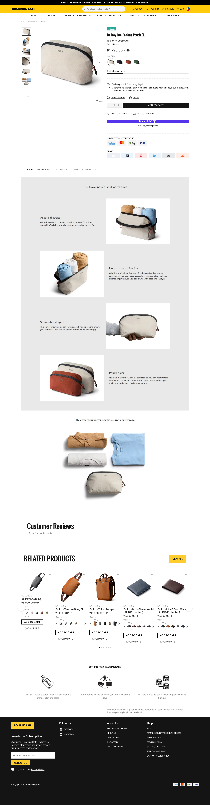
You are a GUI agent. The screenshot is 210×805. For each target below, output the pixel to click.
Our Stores (112, 742)
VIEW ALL (178, 558)
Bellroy (116, 44)
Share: (110, 151)
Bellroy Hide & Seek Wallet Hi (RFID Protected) (172, 611)
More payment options (148, 125)
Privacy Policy (38, 769)
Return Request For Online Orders (164, 733)
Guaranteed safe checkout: (120, 138)
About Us (111, 733)
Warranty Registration (158, 756)
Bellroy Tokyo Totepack (103, 609)
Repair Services (154, 742)
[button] (25, 607)
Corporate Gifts (115, 747)
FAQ (149, 728)
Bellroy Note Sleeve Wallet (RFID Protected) (138, 611)
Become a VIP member (117, 728)
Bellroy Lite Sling (31, 598)
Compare (33, 628)
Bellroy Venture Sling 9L (69, 609)
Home (23, 22)
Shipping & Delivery (156, 747)
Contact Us (113, 737)
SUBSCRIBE (20, 762)
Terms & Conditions (156, 751)
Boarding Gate (23, 9)
